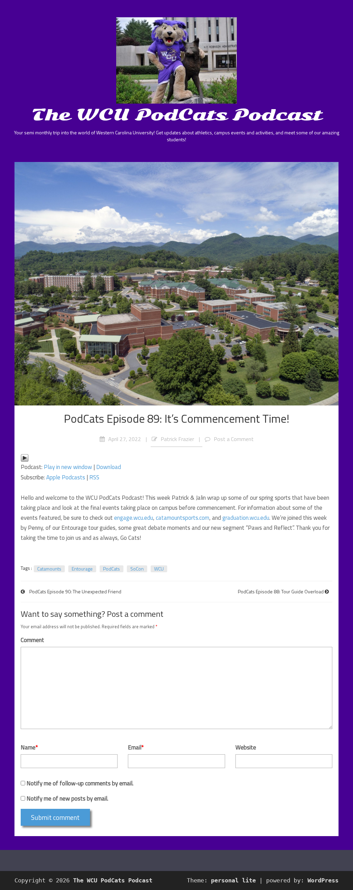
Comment (32, 639)
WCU (159, 568)
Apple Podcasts (65, 477)
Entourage (82, 568)
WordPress (323, 880)
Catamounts (49, 568)
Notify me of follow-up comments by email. (80, 783)
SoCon (137, 568)
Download (108, 466)
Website (245, 747)
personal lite (233, 880)
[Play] (25, 457)
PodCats (111, 568)
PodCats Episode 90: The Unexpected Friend (75, 591)
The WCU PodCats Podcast (176, 115)
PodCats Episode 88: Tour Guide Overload (281, 591)
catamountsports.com (182, 517)
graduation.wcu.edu (245, 517)
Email (136, 747)
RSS (94, 477)
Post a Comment (234, 439)
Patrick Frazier (177, 439)
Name (29, 747)
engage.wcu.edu (133, 517)
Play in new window (68, 466)
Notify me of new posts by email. (67, 798)
